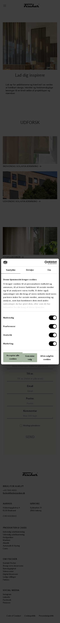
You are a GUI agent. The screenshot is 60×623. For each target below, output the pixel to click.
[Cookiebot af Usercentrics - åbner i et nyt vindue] (44, 262)
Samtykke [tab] (11, 270)
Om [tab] (49, 270)
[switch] (53, 326)
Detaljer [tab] (30, 270)
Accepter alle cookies (12, 357)
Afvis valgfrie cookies (47, 358)
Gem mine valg (29, 358)
